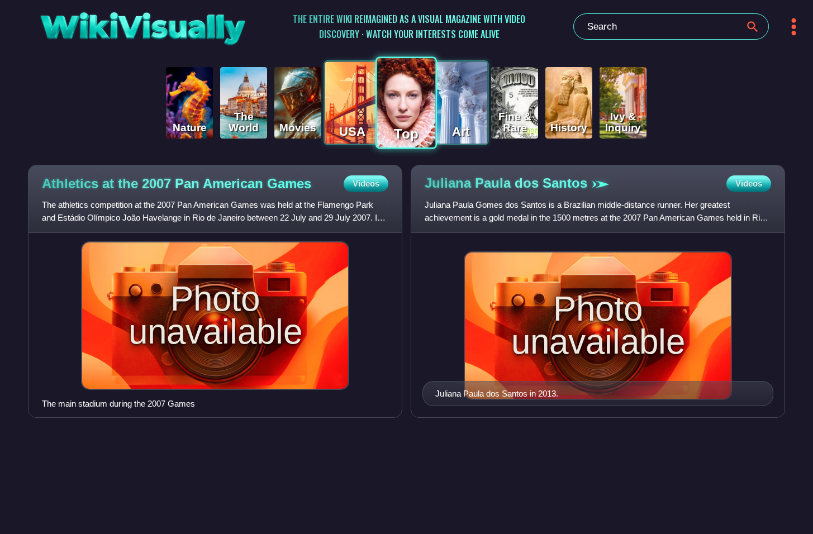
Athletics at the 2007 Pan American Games (176, 183)
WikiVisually (114, 24)
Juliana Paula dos (506, 182)
